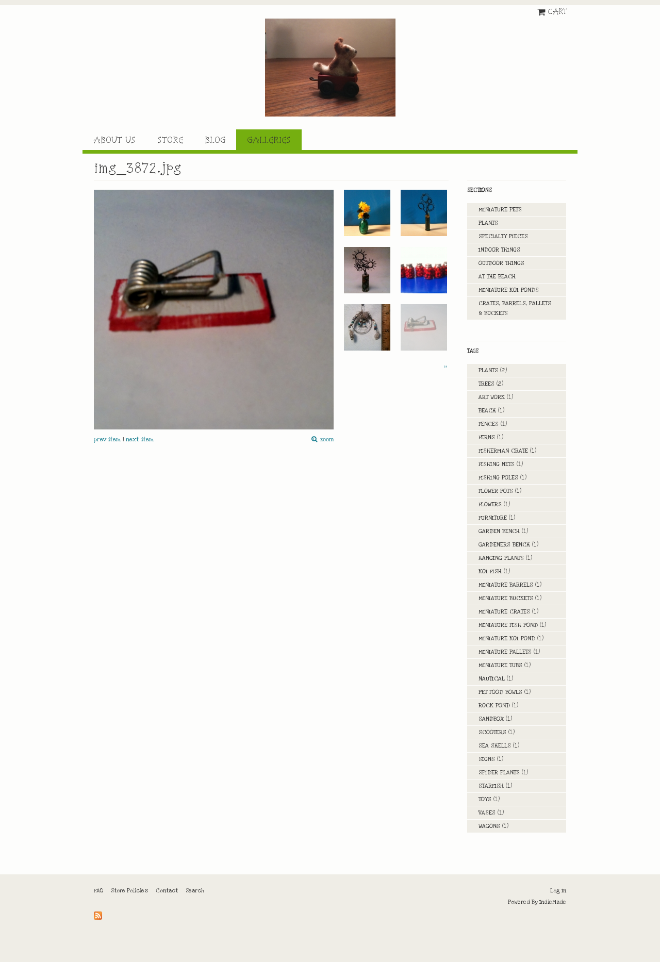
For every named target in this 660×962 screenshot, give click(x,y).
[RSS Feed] (99, 913)
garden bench (499, 531)
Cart (557, 11)
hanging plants (501, 558)
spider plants (499, 772)
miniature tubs (500, 665)
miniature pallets (505, 652)
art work (491, 397)
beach (487, 410)
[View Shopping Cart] (542, 11)
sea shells (494, 746)
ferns (486, 437)
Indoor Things (499, 250)
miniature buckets (505, 598)
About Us (114, 139)
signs (486, 759)
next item (140, 439)
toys (484, 799)
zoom (325, 439)
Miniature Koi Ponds (508, 290)
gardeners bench (504, 545)
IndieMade (552, 902)
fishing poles (498, 478)
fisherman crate (503, 451)
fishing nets (496, 464)
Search (195, 890)
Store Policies (129, 890)
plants (488, 370)
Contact (167, 890)
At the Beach (497, 276)
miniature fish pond (508, 625)
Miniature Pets (500, 209)
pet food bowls (500, 692)
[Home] (330, 68)
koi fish (490, 571)
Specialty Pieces (503, 236)
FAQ (98, 890)
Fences (488, 424)
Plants (488, 223)
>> (445, 366)
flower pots (495, 491)
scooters (492, 732)
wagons (489, 826)
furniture (492, 518)
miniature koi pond (506, 638)
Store (170, 139)
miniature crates (504, 612)
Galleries (269, 139)
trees (486, 384)
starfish (491, 786)
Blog (215, 139)
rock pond (494, 705)
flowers (490, 504)
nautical (491, 679)
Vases (487, 813)
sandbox (491, 719)
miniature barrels (505, 585)
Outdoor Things (501, 263)
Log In (558, 890)
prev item (107, 439)
